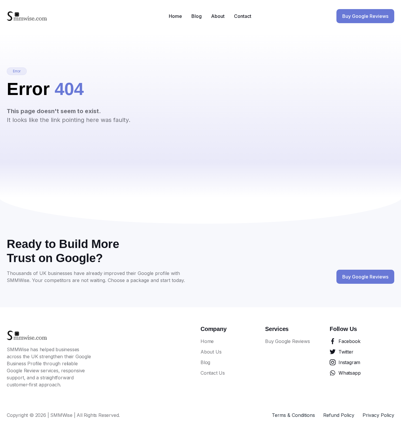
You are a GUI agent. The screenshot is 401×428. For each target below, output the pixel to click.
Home (175, 16)
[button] (17, 71)
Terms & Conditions (293, 415)
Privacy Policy (378, 415)
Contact (242, 16)
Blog (196, 16)
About (218, 16)
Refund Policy (338, 415)
